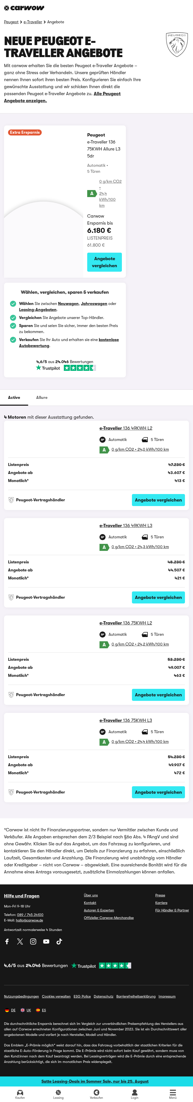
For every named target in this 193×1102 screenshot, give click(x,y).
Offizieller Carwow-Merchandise (109, 918)
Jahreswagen (94, 303)
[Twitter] (20, 943)
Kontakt (90, 903)
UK (29, 1010)
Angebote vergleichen (104, 262)
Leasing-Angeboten (38, 309)
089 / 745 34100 (30, 915)
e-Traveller (33, 22)
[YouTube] (46, 943)
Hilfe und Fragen (21, 895)
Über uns (91, 895)
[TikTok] (59, 943)
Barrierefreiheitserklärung (136, 996)
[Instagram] (33, 943)
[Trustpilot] (66, 368)
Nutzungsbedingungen (21, 996)
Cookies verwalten (56, 996)
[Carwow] (24, 8)
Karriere (161, 903)
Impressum (167, 996)
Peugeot (11, 22)
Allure (41, 397)
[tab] (14, 398)
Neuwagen (68, 303)
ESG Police (82, 996)
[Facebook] (7, 943)
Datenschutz (103, 996)
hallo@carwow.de (29, 920)
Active (14, 397)
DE (13, 1010)
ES (44, 1010)
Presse (160, 895)
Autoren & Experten (99, 910)
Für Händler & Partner (172, 910)
